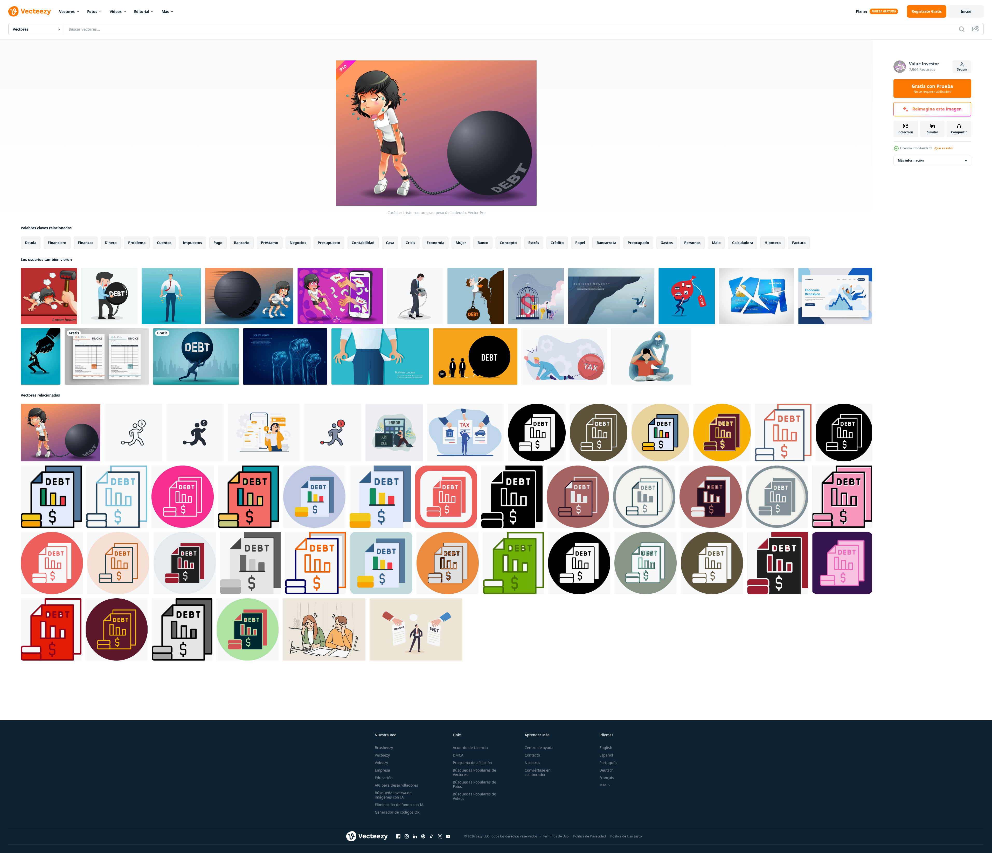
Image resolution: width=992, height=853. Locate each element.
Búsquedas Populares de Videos (474, 796)
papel (580, 242)
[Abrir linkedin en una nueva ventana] (415, 836)
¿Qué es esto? (943, 148)
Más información (911, 160)
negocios (298, 242)
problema (136, 242)
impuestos (192, 242)
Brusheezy (384, 747)
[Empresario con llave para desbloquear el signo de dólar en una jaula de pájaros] (536, 296)
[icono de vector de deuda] (537, 432)
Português (608, 762)
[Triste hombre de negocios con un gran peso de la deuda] (109, 296)
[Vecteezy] (29, 11)
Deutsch (606, 770)
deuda (30, 242)
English (605, 747)
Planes (862, 11)
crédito (557, 242)
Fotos (92, 11)
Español (606, 755)
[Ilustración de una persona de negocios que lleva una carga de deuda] (196, 356)
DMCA (458, 755)
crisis (410, 242)
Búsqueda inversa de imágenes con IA (393, 795)
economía (435, 242)
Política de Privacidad (589, 836)
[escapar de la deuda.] (249, 296)
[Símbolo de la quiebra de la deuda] (756, 296)
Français (606, 777)
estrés (533, 242)
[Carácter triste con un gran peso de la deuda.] (60, 432)
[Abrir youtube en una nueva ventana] (448, 836)
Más (165, 11)
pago (218, 242)
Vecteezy (382, 755)
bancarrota (606, 242)
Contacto (532, 755)
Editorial (141, 11)
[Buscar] (962, 29)
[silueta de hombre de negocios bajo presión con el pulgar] (40, 356)
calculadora (742, 242)
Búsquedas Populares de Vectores (474, 772)
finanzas (85, 242)
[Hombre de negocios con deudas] (475, 296)
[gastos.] (340, 296)
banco (482, 242)
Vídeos (116, 11)
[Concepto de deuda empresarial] (415, 296)
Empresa (382, 770)
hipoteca (773, 242)
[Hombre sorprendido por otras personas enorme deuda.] (475, 356)
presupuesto (329, 242)
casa (390, 242)
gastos (667, 242)
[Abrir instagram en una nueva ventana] (407, 836)
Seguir (962, 69)
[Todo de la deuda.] (49, 296)
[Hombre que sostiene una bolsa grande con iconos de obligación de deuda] (686, 296)
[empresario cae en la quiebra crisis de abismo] (611, 296)
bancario (241, 242)
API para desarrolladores (396, 785)
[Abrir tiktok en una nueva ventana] (431, 836)
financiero (57, 242)
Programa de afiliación (472, 762)
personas (692, 242)
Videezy (381, 762)
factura (799, 242)
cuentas (164, 242)
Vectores (67, 11)
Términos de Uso (556, 836)
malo (716, 242)
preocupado (638, 242)
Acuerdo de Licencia (470, 747)
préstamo (269, 242)
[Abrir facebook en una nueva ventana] (398, 836)
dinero (111, 242)
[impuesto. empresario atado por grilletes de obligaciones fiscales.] (564, 356)
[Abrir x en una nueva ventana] (440, 836)
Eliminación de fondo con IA (399, 804)
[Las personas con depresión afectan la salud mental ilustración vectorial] (651, 356)
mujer (461, 242)
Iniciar (966, 11)
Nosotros (532, 762)
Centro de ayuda (539, 747)
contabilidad (363, 242)
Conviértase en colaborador (538, 772)
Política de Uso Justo (626, 836)
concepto (508, 242)
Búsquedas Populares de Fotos (474, 784)
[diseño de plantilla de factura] (107, 356)
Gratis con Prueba (932, 88)
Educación (384, 777)
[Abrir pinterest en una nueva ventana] (423, 836)
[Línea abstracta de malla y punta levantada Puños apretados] (285, 356)
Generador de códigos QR (397, 812)
